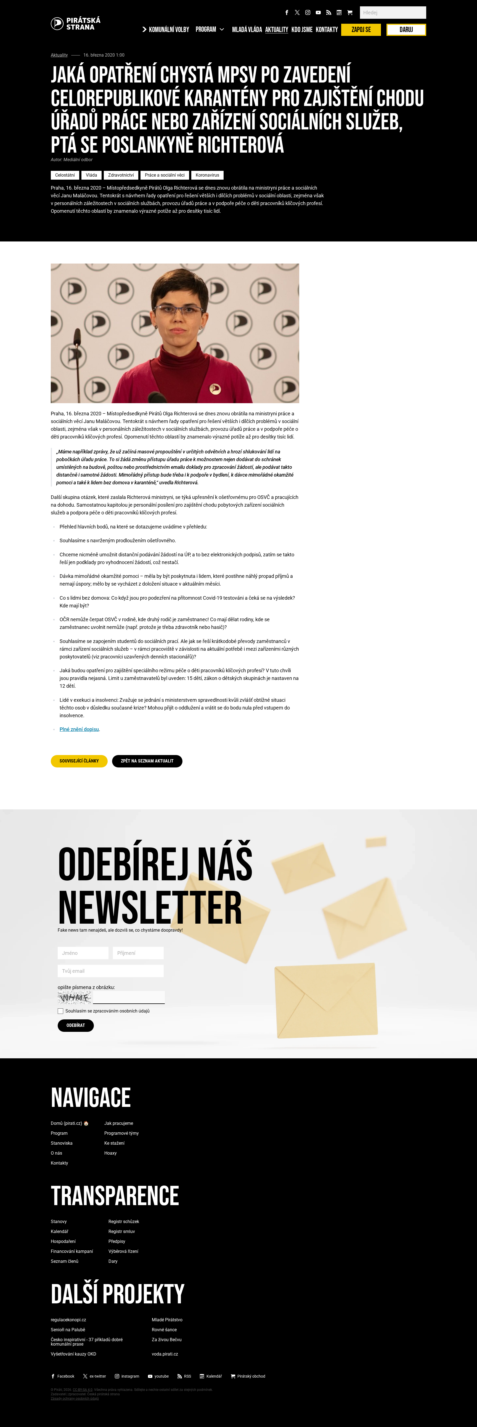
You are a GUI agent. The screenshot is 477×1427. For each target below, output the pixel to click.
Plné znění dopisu (79, 729)
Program (59, 1133)
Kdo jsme (302, 30)
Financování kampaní (72, 1251)
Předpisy (116, 1241)
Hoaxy (110, 1153)
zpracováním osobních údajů (121, 1011)
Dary (113, 1261)
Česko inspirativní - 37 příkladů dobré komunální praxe (87, 1342)
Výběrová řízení (123, 1251)
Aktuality (276, 30)
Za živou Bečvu (167, 1339)
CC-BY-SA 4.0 (82, 1390)
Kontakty (327, 30)
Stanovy (59, 1221)
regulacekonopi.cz (68, 1319)
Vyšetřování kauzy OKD (73, 1354)
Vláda (91, 175)
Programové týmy (121, 1133)
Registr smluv (121, 1231)
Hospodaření (63, 1241)
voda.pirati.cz (165, 1354)
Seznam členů (64, 1261)
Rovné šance (164, 1329)
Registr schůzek (123, 1221)
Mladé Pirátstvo (167, 1319)
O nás (56, 1153)
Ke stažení (114, 1143)
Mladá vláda (247, 30)
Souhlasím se (107, 1011)
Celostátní (65, 175)
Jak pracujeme (118, 1123)
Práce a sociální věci (165, 175)
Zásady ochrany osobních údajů (75, 1399)
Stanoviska (62, 1143)
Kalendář (59, 1231)
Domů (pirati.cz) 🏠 (70, 1123)
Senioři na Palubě (68, 1329)
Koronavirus (207, 175)
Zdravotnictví (121, 175)
